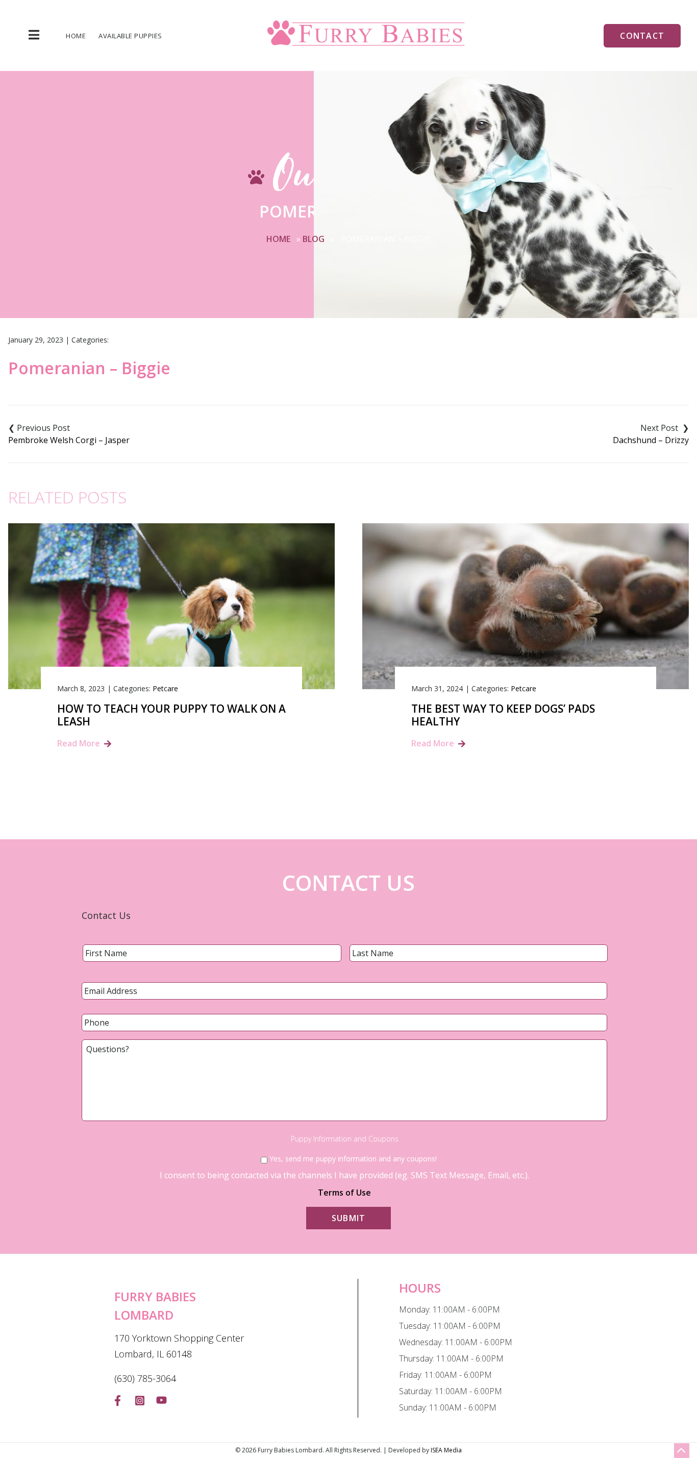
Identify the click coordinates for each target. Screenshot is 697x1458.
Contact (642, 35)
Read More (78, 743)
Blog (314, 239)
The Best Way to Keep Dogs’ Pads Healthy (503, 715)
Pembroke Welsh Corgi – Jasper (69, 440)
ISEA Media (446, 1450)
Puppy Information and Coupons (345, 1139)
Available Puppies (130, 36)
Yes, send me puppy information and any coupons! (353, 1158)
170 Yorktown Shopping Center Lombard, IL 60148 (179, 1346)
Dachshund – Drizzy (651, 440)
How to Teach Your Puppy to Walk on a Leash (171, 715)
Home (76, 36)
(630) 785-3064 (145, 1378)
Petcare (165, 688)
